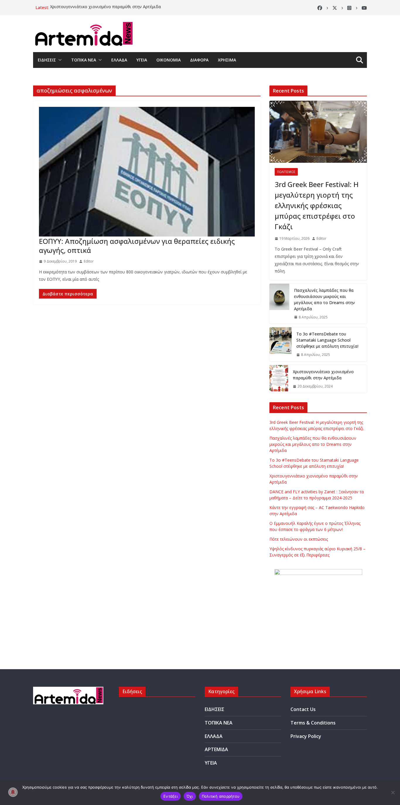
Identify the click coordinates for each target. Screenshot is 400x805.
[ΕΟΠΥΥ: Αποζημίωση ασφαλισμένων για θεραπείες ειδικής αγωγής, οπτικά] (147, 171)
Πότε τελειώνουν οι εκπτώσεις (298, 539)
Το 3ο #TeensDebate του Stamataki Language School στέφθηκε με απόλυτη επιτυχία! (327, 340)
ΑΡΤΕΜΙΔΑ (216, 749)
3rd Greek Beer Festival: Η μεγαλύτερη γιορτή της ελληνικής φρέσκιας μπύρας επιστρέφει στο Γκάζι (317, 205)
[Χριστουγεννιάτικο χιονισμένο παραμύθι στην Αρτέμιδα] (278, 379)
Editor (89, 261)
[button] (59, 60)
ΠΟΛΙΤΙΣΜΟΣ (286, 172)
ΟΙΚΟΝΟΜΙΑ (168, 60)
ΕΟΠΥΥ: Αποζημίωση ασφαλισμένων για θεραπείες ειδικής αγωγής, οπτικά (137, 245)
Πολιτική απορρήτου (221, 796)
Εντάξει (170, 796)
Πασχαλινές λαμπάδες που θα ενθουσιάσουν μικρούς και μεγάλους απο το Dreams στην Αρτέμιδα (324, 299)
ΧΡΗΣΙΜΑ (227, 60)
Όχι (190, 796)
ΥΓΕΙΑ (141, 60)
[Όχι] (393, 792)
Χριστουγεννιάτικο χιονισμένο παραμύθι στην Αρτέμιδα (105, 7)
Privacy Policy (305, 736)
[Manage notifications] (13, 792)
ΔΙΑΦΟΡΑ (199, 60)
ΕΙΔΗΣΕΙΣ (47, 60)
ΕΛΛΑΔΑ (119, 60)
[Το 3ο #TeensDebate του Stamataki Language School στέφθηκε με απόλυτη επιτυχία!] (280, 344)
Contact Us (303, 709)
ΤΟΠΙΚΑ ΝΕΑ (83, 60)
